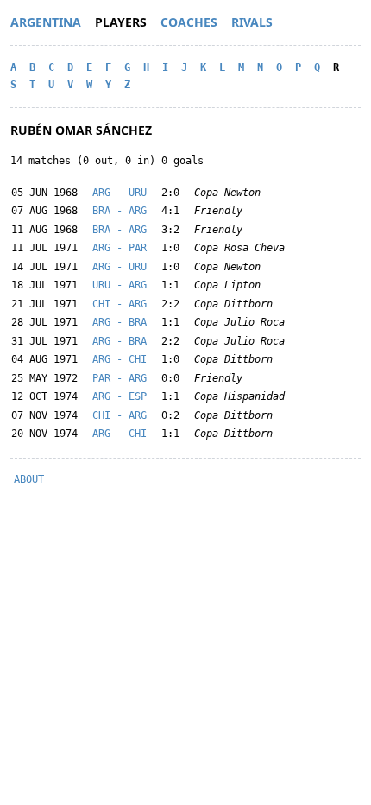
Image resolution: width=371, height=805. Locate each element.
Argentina (45, 22)
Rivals (252, 22)
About (29, 479)
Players (121, 22)
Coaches (188, 22)
